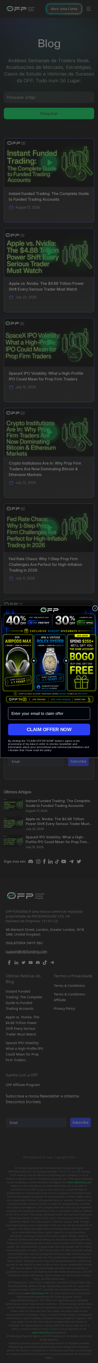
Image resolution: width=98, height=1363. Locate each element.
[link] (49, 654)
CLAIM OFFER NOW (49, 729)
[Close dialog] (95, 608)
